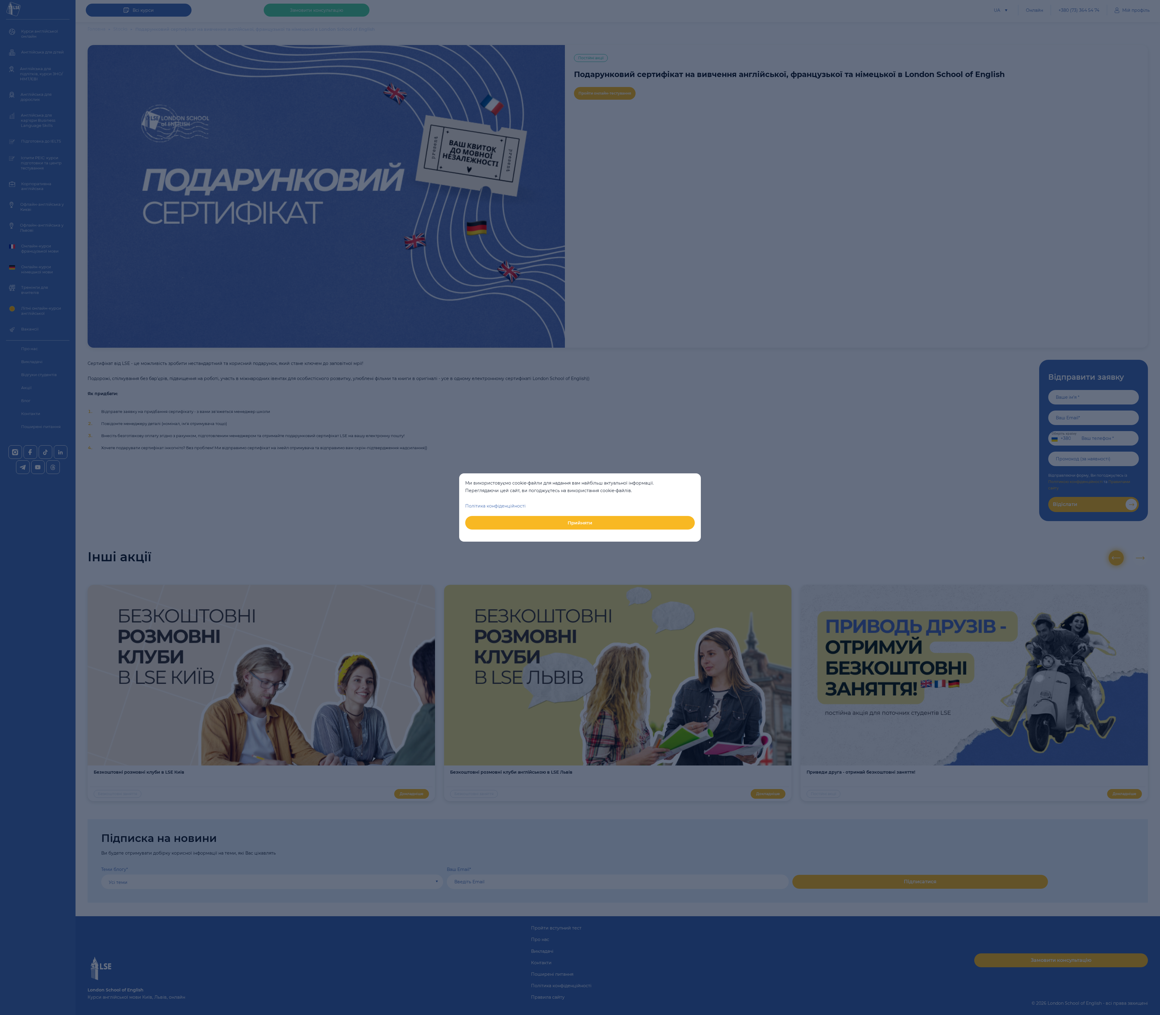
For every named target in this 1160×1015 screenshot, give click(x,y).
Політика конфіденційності (495, 506)
